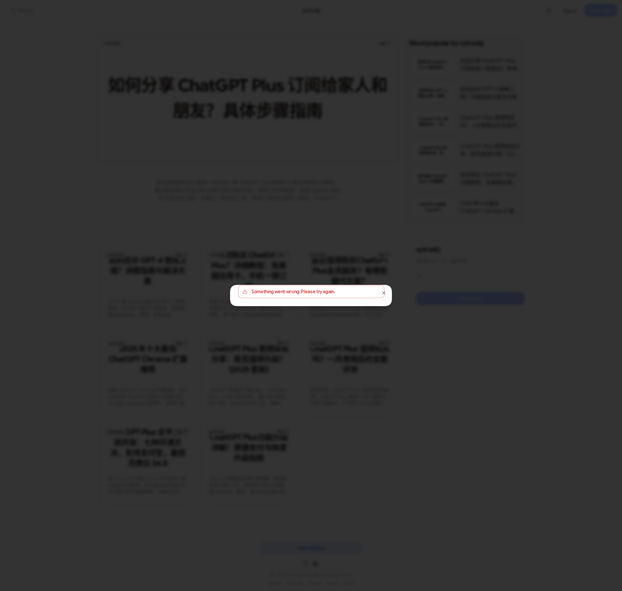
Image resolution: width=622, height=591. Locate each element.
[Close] (383, 293)
